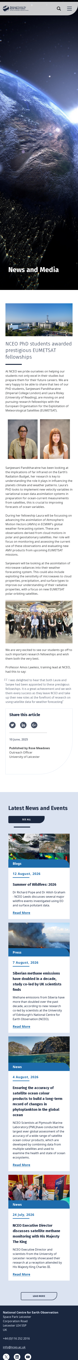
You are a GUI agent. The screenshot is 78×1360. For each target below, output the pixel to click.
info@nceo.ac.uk (14, 1347)
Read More (21, 913)
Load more (39, 1296)
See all (26, 819)
